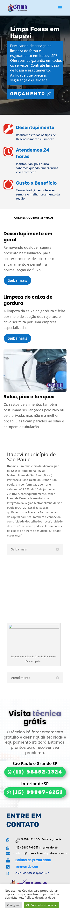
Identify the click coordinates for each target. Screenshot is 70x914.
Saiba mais (17, 280)
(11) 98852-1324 (37, 772)
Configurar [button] (13, 905)
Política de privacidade (33, 860)
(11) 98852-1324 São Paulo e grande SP (38, 840)
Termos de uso (26, 867)
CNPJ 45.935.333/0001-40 (32, 873)
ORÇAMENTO (27, 93)
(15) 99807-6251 (38, 792)
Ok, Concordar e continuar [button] (41, 905)
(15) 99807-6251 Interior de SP (36, 847)
